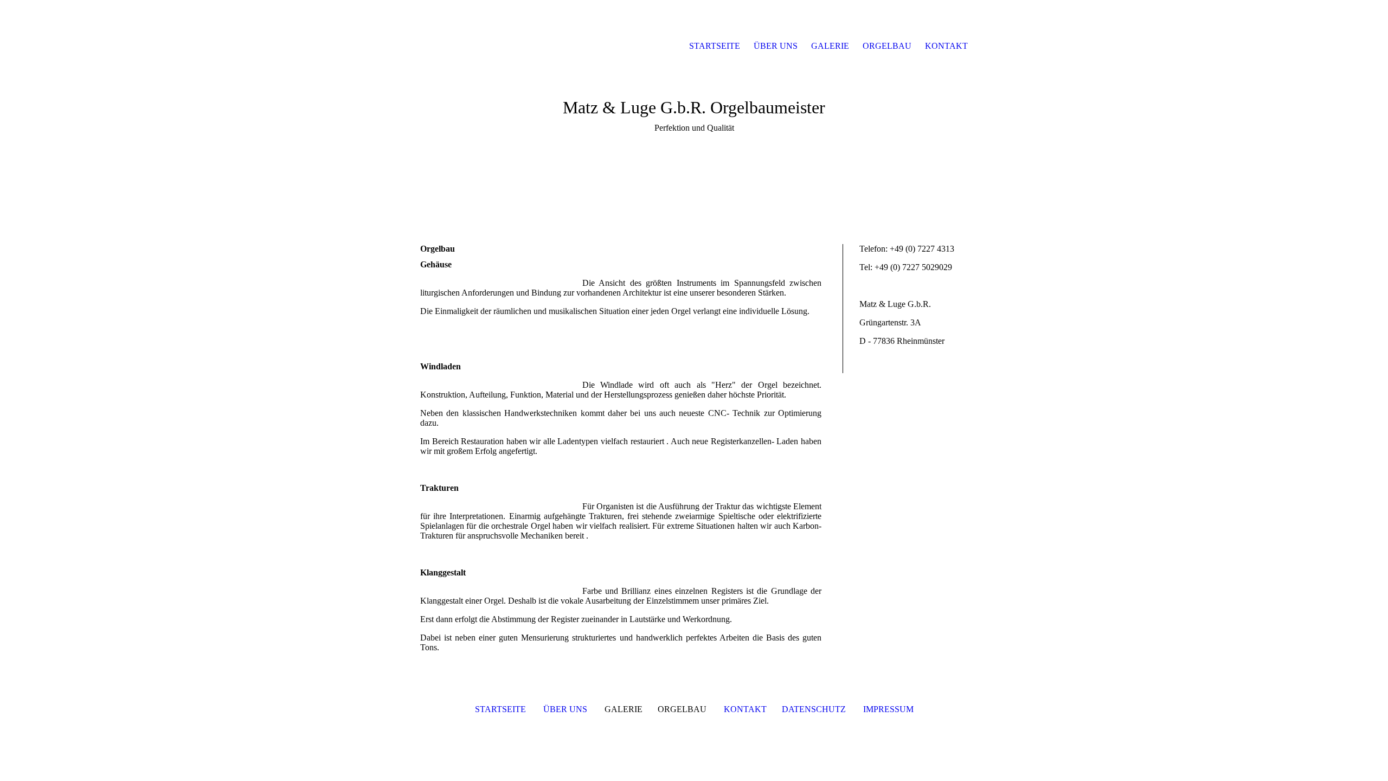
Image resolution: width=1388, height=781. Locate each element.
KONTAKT (746, 709)
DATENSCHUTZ (814, 709)
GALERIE (830, 45)
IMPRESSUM (888, 709)
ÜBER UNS (565, 709)
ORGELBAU (887, 45)
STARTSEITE (500, 709)
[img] (471, 46)
